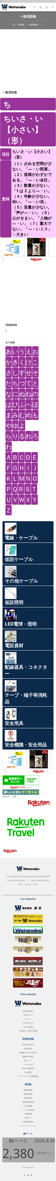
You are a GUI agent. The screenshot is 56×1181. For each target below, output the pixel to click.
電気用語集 (28, 1090)
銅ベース (28, 1060)
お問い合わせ (28, 1023)
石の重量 (28, 1072)
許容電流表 (28, 1048)
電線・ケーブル (21, 537)
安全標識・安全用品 (26, 744)
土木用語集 (28, 1106)
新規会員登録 (28, 1011)
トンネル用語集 (28, 1110)
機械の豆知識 (28, 1056)
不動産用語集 (28, 1121)
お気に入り (28, 1015)
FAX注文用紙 (28, 1027)
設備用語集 (28, 1098)
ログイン (28, 1019)
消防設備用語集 (28, 1102)
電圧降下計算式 (28, 1044)
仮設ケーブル (19, 559)
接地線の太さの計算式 (28, 1052)
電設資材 (14, 645)
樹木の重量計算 (28, 1068)
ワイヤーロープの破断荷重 (28, 1076)
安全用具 (14, 723)
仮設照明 (14, 602)
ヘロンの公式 (28, 1064)
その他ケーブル (21, 581)
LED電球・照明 (21, 624)
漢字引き (28, 1118)
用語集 (21, 24)
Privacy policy (28, 1167)
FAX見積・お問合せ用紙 (28, 1031)
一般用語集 (33, 24)
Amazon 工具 (9, 796)
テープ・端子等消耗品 (26, 698)
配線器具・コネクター (26, 670)
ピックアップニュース (28, 1126)
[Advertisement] (28, 59)
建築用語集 (28, 1094)
